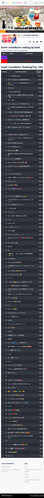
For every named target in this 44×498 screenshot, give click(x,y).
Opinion (27, 477)
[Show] (37, 42)
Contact (27, 474)
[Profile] (33, 42)
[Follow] (41, 42)
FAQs (26, 467)
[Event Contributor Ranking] (30, 42)
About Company (6, 467)
